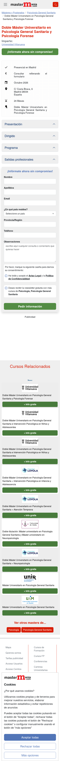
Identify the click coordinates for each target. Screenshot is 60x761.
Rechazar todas (30, 746)
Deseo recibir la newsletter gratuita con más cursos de (30, 291)
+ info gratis (30, 404)
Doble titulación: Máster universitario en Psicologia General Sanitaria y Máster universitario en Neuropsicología (27, 535)
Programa (11, 147)
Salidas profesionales (19, 159)
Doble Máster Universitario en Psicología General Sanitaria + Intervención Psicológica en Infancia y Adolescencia (26, 481)
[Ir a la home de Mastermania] (23, 4)
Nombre (8, 177)
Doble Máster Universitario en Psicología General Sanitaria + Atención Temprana (26, 508)
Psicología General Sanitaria (37, 629)
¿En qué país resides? (16, 209)
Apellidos (9, 187)
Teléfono (8, 230)
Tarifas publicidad (14, 658)
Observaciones (12, 241)
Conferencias (40, 661)
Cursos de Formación (39, 649)
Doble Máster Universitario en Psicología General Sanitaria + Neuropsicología (26, 561)
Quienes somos (13, 652)
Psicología (14, 629)
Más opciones (30, 755)
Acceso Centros (13, 669)
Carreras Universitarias (41, 668)
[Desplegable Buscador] (55, 4)
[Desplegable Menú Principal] (5, 4)
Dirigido (10, 136)
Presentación (13, 124)
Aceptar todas (30, 737)
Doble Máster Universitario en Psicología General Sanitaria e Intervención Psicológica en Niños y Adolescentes (26, 424)
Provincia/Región (13, 220)
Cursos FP (39, 656)
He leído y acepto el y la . (30, 277)
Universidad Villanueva (13, 44)
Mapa (8, 647)
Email (7, 198)
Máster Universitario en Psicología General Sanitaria (28, 585)
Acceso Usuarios (14, 663)
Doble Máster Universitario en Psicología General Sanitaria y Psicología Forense (26, 397)
